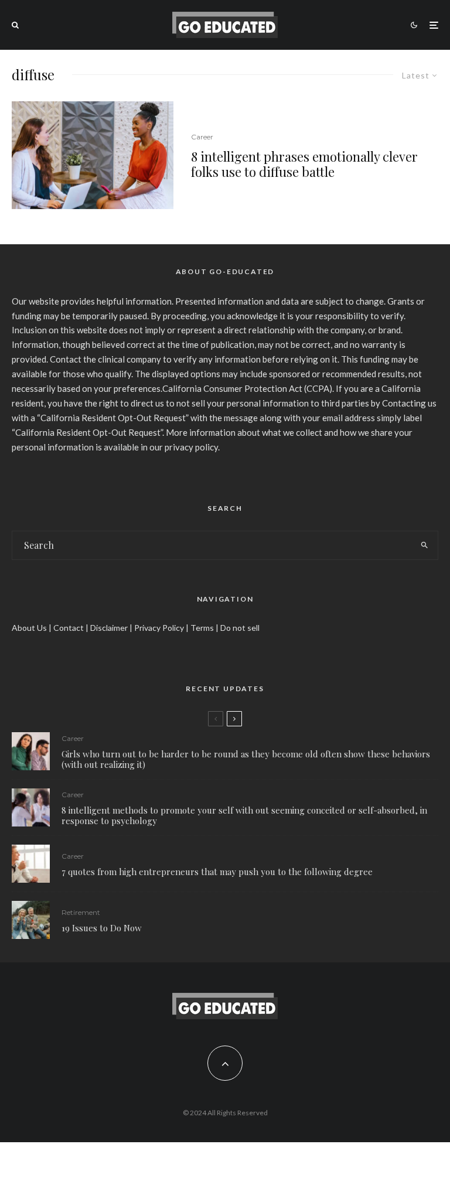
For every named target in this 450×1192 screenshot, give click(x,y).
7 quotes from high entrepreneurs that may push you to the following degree (217, 871)
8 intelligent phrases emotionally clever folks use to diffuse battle (304, 164)
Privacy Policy (159, 628)
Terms (202, 628)
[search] (424, 545)
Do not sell (240, 628)
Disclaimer (109, 628)
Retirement (81, 912)
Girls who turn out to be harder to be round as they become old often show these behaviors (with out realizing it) (246, 759)
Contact (68, 628)
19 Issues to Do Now (102, 928)
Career (202, 136)
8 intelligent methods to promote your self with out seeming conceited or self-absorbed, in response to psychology (244, 815)
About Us (29, 628)
